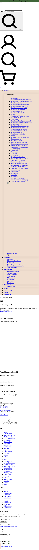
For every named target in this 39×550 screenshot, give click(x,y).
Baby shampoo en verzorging (19, 144)
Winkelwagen (8, 493)
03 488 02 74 (4, 407)
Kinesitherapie (8, 433)
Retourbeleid (7, 498)
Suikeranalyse (8, 440)
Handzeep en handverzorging (19, 147)
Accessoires (14, 155)
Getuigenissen (8, 451)
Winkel (6, 491)
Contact (6, 456)
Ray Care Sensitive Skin (18, 157)
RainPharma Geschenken (18, 113)
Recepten (6, 453)
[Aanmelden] (8, 50)
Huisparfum (14, 150)
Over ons (6, 448)
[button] (23, 254)
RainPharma (7, 447)
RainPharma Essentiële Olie (19, 109)
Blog (5, 450)
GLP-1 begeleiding (9, 438)
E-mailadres (3, 519)
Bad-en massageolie (16, 140)
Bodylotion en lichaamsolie (18, 145)
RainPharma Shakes (16, 103)
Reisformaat (14, 152)
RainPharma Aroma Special (19, 108)
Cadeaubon (14, 153)
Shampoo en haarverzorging (19, 142)
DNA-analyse (8, 442)
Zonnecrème (14, 98)
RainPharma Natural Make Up (19, 106)
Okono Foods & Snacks (18, 160)
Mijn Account (8, 496)
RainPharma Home (16, 111)
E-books (6, 455)
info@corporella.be (5, 410)
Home (5, 432)
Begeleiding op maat (9, 435)
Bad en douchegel (16, 117)
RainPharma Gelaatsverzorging (20, 104)
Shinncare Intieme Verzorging (19, 158)
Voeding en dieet (8, 437)
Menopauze (7, 443)
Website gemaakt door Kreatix (8, 526)
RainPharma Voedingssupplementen (21, 101)
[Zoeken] (19, 60)
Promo (13, 114)
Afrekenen (7, 494)
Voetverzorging (15, 148)
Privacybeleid (4, 415)
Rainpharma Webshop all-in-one (20, 116)
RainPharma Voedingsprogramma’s (21, 99)
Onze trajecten (8, 445)
